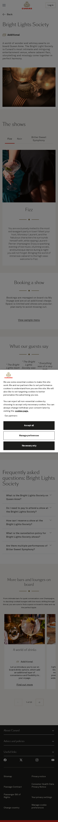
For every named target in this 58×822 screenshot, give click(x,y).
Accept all (29, 425)
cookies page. (21, 411)
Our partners (11, 416)
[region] (29, 411)
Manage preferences (29, 436)
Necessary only (29, 446)
